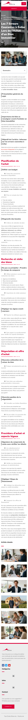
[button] (24, 70)
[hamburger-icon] (23, 3)
